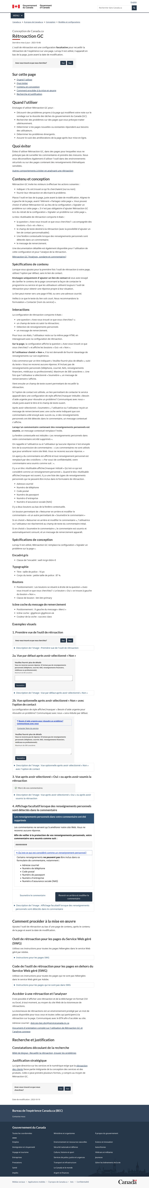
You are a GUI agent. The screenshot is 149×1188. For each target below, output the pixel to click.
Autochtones (100, 1147)
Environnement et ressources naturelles (70, 1142)
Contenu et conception (28, 86)
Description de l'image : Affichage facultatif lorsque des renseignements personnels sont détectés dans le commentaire (52, 907)
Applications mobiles (36, 1182)
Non (67, 1089)
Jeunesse (99, 1157)
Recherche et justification (29, 94)
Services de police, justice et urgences (69, 1157)
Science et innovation (104, 1142)
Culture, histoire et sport (64, 1152)
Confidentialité (83, 1182)
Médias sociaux (18, 1182)
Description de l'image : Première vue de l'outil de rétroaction (47, 647)
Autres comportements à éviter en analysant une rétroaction (42, 170)
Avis (72, 1182)
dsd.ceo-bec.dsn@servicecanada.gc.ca (50, 1023)
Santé (14, 1167)
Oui (60, 1089)
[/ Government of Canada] (32, 7)
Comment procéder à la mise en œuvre (36, 90)
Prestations (17, 1162)
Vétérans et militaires (104, 1152)
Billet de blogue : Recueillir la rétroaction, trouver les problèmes (44, 1052)
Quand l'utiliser (24, 79)
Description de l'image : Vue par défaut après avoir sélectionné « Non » (52, 692)
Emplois (15, 1142)
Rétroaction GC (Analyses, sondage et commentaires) (39, 256)
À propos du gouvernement (106, 1133)
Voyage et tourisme (20, 1152)
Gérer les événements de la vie (107, 1162)
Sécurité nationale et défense (66, 1147)
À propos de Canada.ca (57, 1182)
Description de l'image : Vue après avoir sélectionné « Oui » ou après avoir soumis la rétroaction (53, 796)
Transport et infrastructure (65, 1162)
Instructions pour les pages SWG (32, 957)
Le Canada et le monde (63, 1167)
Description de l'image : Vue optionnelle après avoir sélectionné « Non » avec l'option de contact (52, 767)
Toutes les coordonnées (22, 1133)
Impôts (15, 1173)
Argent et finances (61, 1173)
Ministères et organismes (64, 1133)
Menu (18, 15)
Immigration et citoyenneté (23, 1147)
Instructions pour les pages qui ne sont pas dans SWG (43, 984)
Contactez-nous (18, 1116)
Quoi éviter (22, 83)
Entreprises (17, 1157)
